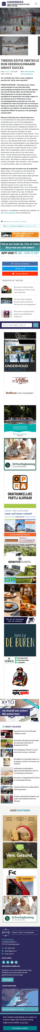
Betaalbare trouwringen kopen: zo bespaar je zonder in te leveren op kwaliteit (26, 761)
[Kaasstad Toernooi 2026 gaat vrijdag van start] (7, 734)
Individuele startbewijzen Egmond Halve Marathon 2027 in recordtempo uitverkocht (26, 771)
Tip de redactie (21, 274)
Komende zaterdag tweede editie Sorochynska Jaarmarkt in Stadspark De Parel (26, 743)
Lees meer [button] (24, 1022)
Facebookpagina (9, 213)
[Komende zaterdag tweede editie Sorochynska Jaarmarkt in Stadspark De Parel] (7, 743)
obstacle (23, 221)
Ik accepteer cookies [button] (20, 1028)
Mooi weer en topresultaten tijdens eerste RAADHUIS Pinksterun (24, 314)
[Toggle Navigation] (36, 3)
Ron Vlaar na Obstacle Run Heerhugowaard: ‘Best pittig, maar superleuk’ (24, 289)
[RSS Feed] (16, 962)
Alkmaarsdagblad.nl (15, 2)
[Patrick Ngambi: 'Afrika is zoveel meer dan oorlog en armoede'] (7, 753)
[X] (8, 962)
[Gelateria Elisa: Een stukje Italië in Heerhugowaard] (7, 790)
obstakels (15, 221)
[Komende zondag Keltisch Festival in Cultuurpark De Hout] (7, 781)
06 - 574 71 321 (28, 253)
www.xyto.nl (8, 954)
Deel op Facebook (21, 264)
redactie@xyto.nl (10, 951)
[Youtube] (12, 962)
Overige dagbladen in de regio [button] (13, 1009)
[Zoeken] (35, 325)
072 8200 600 (9, 948)
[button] (1, 45)
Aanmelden (7, 980)
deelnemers (7, 221)
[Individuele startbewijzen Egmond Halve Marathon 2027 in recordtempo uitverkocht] (7, 771)
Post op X (21, 269)
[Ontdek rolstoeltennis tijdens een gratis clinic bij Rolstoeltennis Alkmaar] (7, 799)
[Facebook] (4, 962)
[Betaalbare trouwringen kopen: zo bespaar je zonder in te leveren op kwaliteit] (7, 762)
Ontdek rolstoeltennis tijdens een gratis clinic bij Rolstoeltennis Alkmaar (26, 798)
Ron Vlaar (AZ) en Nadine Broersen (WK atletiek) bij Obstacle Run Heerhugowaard (25, 301)
